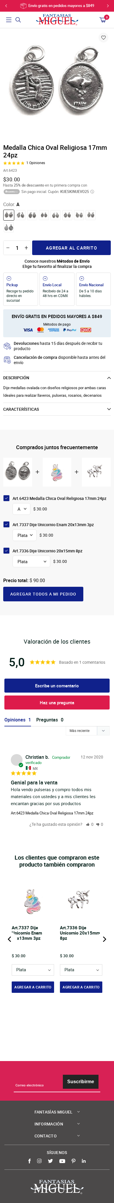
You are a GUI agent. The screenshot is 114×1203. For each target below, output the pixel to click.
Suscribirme (80, 1081)
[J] (67, 215)
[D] (20, 215)
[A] (8, 215)
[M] (78, 215)
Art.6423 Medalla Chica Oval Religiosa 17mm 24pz (52, 813)
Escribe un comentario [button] (57, 686)
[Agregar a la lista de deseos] (103, 38)
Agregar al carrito (71, 248)
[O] (8, 227)
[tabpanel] (57, 85)
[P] (90, 215)
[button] (89, 824)
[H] (55, 215)
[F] (32, 215)
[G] (43, 215)
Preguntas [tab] (47, 720)
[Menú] (9, 20)
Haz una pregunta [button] (57, 702)
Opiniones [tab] (14, 720)
